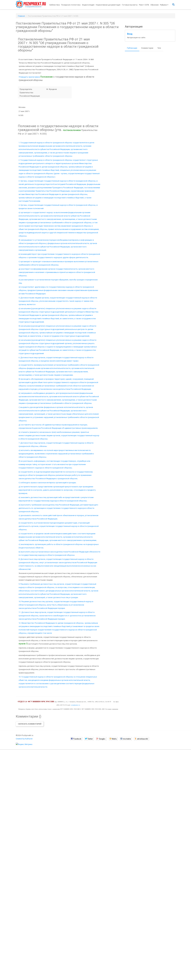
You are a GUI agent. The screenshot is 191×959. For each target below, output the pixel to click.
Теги (159, 48)
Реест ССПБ (144, 5)
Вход (129, 34)
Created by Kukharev (24, 739)
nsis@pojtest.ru (75, 705)
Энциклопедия (88, 5)
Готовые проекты (130, 5)
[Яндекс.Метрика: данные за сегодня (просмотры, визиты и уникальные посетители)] (24, 744)
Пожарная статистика (70, 5)
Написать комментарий (29, 724)
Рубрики (163, 5)
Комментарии (147, 48)
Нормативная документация (108, 5)
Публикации (132, 48)
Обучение (154, 5)
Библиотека (54, 5)
